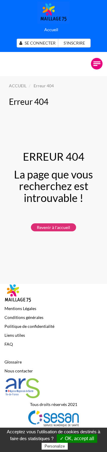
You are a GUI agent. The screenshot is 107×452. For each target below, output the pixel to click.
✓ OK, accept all (77, 438)
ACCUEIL (17, 85)
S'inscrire (74, 42)
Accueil (51, 29)
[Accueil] (53, 12)
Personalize (55, 446)
